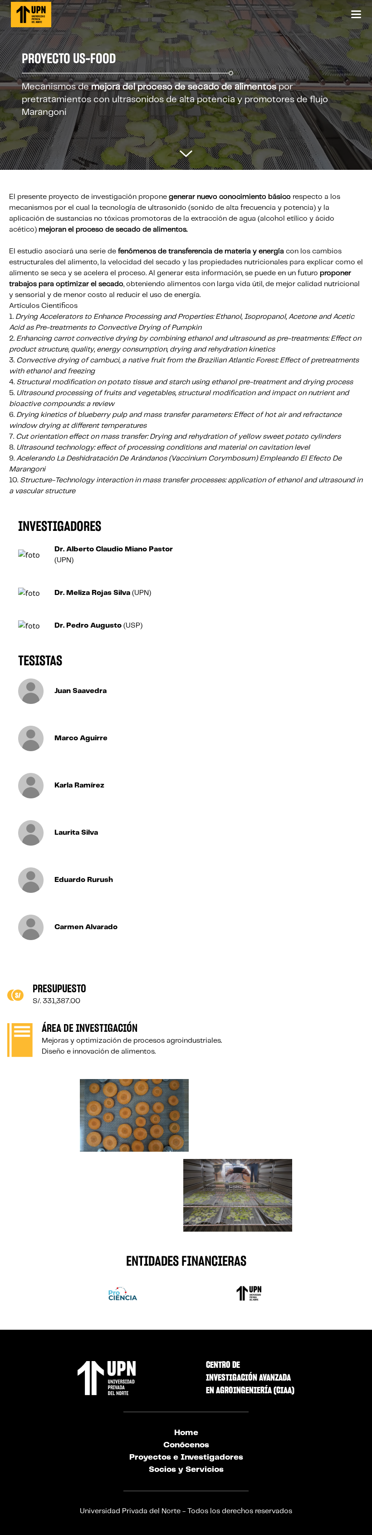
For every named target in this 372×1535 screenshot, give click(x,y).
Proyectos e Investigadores (186, 1457)
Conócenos (186, 1445)
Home (186, 1433)
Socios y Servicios (186, 1470)
